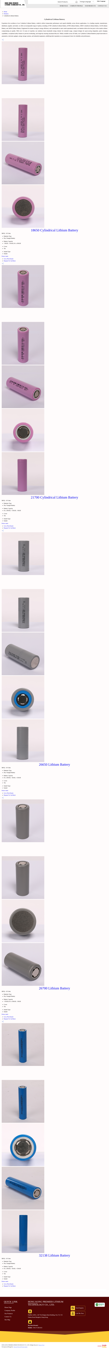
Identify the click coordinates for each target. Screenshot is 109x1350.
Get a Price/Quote (8, 259)
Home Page (64, 6)
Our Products (90, 6)
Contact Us (102, 6)
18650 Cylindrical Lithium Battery (54, 230)
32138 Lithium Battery (54, 1255)
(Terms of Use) (41, 1345)
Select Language (101, 1)
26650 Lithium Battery (54, 764)
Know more (5, 256)
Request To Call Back (10, 261)
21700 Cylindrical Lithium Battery (54, 497)
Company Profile (76, 6)
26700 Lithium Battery (54, 988)
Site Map (7, 1320)
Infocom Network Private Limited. (21, 1347)
